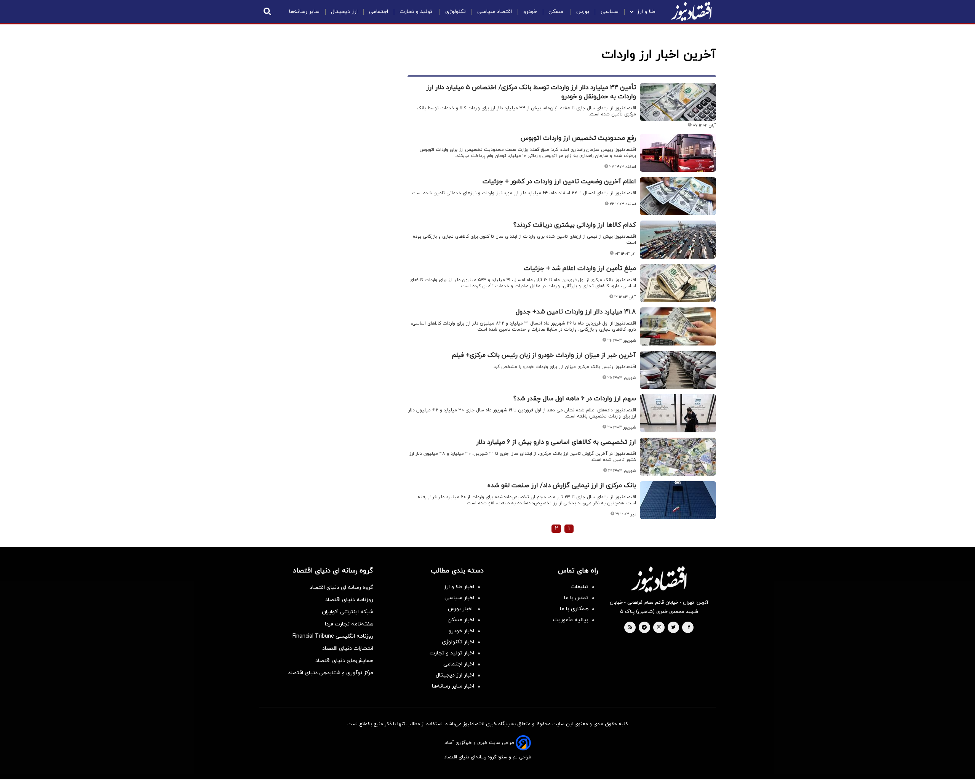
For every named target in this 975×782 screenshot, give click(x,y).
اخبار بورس (461, 608)
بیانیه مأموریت (570, 620)
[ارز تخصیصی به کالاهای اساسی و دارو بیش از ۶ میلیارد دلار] (678, 457)
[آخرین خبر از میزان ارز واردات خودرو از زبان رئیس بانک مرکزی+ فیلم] (678, 370)
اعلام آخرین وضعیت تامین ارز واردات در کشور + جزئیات (559, 181)
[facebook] (688, 627)
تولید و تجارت (417, 11)
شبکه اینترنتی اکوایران (347, 612)
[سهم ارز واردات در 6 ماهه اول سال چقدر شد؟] (678, 413)
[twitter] (673, 627)
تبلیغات (579, 586)
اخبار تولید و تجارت (452, 653)
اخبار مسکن (461, 620)
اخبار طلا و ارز (459, 586)
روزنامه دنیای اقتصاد (349, 599)
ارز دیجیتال (344, 11)
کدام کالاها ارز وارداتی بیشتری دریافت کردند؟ (574, 225)
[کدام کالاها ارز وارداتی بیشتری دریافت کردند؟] (678, 240)
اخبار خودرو (461, 631)
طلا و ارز (646, 11)
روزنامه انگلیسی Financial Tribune (332, 636)
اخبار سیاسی (459, 597)
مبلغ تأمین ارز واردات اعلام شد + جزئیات (580, 268)
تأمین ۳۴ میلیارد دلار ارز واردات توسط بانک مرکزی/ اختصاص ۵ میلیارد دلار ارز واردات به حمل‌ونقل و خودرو (531, 92)
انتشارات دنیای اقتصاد (347, 648)
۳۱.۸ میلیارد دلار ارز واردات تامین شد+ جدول (576, 312)
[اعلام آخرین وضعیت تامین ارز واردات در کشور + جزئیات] (678, 196)
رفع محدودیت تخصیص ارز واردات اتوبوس (578, 138)
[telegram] (644, 627)
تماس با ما (576, 597)
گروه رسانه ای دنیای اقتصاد (341, 587)
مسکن (556, 11)
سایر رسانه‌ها (304, 11)
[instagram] (659, 627)
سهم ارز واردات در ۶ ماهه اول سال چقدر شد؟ (574, 398)
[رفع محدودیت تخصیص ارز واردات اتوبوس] (678, 153)
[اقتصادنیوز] (659, 579)
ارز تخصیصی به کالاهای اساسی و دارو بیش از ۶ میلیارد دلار (556, 442)
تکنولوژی (455, 11)
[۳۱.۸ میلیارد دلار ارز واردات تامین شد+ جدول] (678, 326)
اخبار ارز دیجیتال (455, 675)
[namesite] (691, 11)
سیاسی (610, 11)
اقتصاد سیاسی (494, 11)
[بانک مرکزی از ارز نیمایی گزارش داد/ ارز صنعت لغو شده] (678, 500)
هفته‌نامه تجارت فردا (349, 624)
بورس (582, 11)
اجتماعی (378, 11)
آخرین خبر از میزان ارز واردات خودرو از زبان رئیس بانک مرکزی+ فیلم (544, 355)
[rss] (630, 627)
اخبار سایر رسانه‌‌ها (453, 686)
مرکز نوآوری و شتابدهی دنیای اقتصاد (330, 672)
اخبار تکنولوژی (458, 642)
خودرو (530, 11)
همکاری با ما (574, 608)
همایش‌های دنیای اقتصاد (344, 660)
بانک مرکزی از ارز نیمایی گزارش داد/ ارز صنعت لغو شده (562, 485)
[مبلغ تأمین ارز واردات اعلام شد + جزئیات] (678, 283)
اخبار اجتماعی (458, 664)
